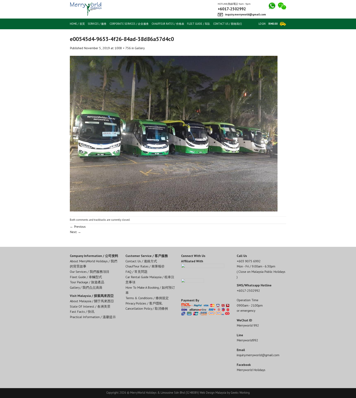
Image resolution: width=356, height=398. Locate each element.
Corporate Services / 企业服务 (129, 24)
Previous (78, 226)
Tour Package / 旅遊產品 (87, 282)
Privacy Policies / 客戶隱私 (143, 303)
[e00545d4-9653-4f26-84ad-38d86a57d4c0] (174, 133)
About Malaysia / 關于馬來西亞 (92, 301)
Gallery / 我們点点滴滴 (86, 287)
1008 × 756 (123, 48)
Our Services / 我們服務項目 (89, 272)
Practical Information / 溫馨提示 (93, 317)
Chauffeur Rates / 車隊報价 (145, 266)
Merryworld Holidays (251, 370)
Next (75, 232)
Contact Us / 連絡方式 (141, 261)
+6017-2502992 (248, 290)
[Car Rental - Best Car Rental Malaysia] (94, 9)
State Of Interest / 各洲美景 (90, 306)
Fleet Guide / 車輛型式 (86, 277)
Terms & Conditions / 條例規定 (147, 298)
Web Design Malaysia (213, 392)
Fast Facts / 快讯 (82, 311)
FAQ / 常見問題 (136, 272)
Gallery (140, 48)
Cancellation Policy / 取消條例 (146, 308)
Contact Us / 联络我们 (227, 24)
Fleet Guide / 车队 (198, 24)
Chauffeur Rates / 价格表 (168, 24)
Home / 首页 (77, 24)
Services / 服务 (97, 24)
